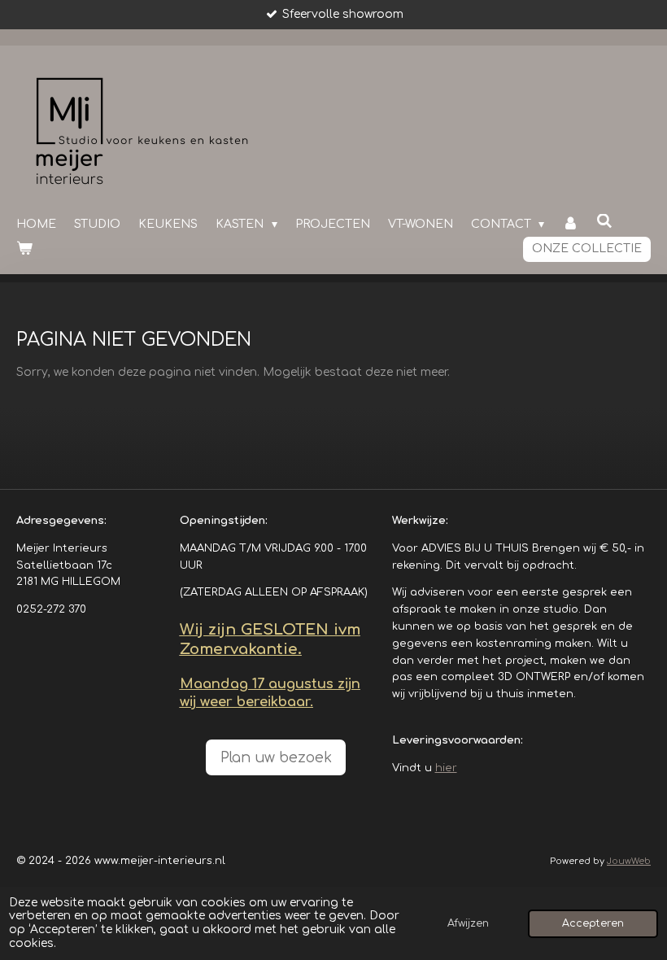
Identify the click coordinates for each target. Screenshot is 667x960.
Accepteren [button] (593, 923)
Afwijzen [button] (468, 923)
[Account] (570, 224)
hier (446, 768)
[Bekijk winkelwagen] (24, 249)
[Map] (88, 686)
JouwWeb (629, 861)
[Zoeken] (604, 221)
